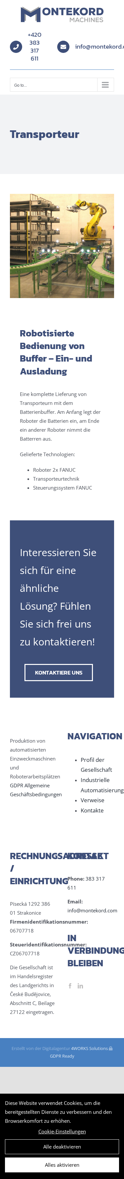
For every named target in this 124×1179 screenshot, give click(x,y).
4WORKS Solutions (89, 1048)
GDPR (16, 785)
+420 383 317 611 (34, 46)
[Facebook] (70, 985)
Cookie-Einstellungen (62, 1131)
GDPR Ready (62, 1056)
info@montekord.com (92, 910)
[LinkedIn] (80, 985)
